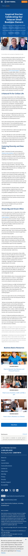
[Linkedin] (17, 490)
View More (17, 425)
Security (3, 479)
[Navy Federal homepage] (9, 2)
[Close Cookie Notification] (26, 539)
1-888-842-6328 (6, 450)
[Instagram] (13, 490)
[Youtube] (6, 490)
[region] (14, 546)
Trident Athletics (5, 217)
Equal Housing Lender (10, 499)
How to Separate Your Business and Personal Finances (14, 370)
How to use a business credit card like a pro (14, 393)
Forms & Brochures (6, 466)
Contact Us (4, 468)
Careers (3, 460)
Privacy (3, 476)
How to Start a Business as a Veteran (14, 416)
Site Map (3, 474)
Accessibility (4, 485)
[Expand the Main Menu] (2, 1)
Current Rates (5, 463)
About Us (3, 457)
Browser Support (6, 482)
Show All (24, 434)
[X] (10, 490)
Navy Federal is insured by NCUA (15, 496)
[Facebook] (2, 490)
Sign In (25, 1)
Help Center (4, 471)
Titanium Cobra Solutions (7, 153)
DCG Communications (14, 70)
